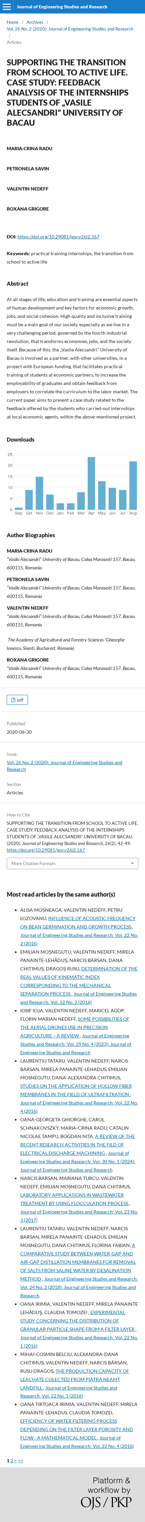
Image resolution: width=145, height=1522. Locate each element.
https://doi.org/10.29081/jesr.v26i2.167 (58, 236)
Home (13, 22)
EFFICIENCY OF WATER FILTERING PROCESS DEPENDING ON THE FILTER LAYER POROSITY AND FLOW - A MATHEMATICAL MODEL (76, 1429)
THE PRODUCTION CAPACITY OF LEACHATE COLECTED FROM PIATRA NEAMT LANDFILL (74, 1379)
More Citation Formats (33, 863)
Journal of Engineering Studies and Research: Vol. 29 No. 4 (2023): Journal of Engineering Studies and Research (76, 1044)
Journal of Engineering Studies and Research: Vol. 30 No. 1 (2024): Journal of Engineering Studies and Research (77, 1161)
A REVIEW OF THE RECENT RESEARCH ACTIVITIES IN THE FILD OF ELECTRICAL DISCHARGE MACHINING (77, 1144)
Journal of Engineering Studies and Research (62, 6)
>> (20, 1460)
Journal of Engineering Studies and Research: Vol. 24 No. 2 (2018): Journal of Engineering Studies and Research (79, 1287)
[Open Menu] (6, 6)
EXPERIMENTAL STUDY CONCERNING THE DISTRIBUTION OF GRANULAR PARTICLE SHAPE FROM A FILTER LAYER (78, 1320)
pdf (19, 699)
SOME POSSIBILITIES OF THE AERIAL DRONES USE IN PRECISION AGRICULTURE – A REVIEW (74, 1027)
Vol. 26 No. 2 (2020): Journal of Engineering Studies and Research (70, 29)
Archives (35, 22)
